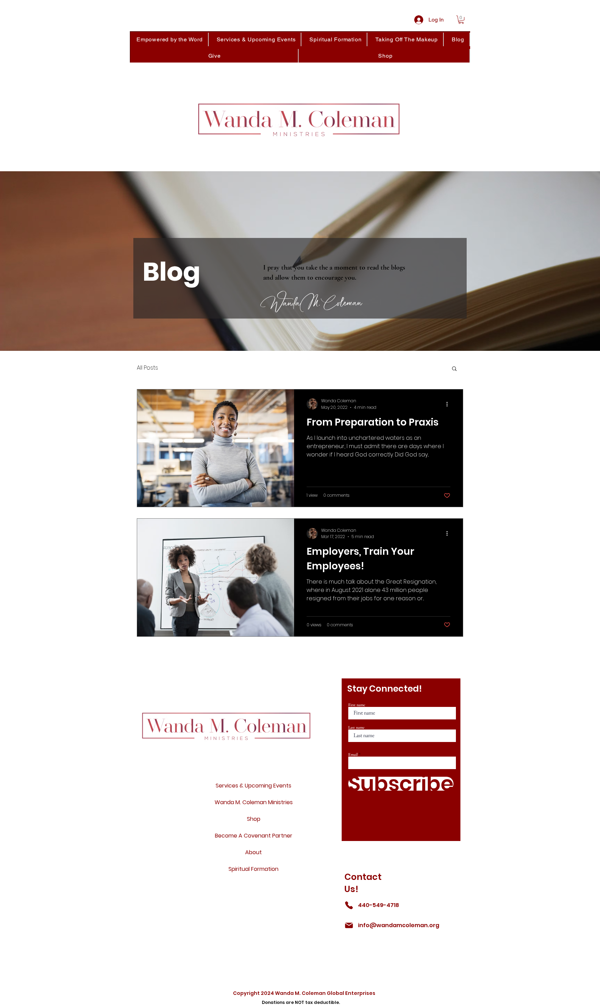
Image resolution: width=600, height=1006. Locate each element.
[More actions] (449, 404)
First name (356, 705)
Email (353, 754)
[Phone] (348, 905)
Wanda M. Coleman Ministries (253, 802)
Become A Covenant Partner (253, 836)
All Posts (147, 368)
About (253, 852)
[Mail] (348, 925)
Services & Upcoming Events (253, 786)
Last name (356, 727)
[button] (461, 20)
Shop (253, 819)
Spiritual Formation (253, 869)
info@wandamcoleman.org (398, 925)
